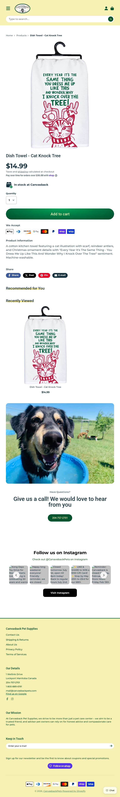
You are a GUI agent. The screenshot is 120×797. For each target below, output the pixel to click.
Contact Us (12, 634)
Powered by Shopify (73, 791)
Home (9, 35)
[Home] (22, 8)
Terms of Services (16, 654)
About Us (11, 644)
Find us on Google (16, 693)
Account (106, 8)
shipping (23, 171)
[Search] (110, 19)
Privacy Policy (14, 649)
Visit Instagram (60, 592)
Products (21, 35)
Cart (112, 8)
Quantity (11, 193)
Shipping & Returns (17, 639)
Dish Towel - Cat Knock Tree (45, 350)
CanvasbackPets (52, 791)
